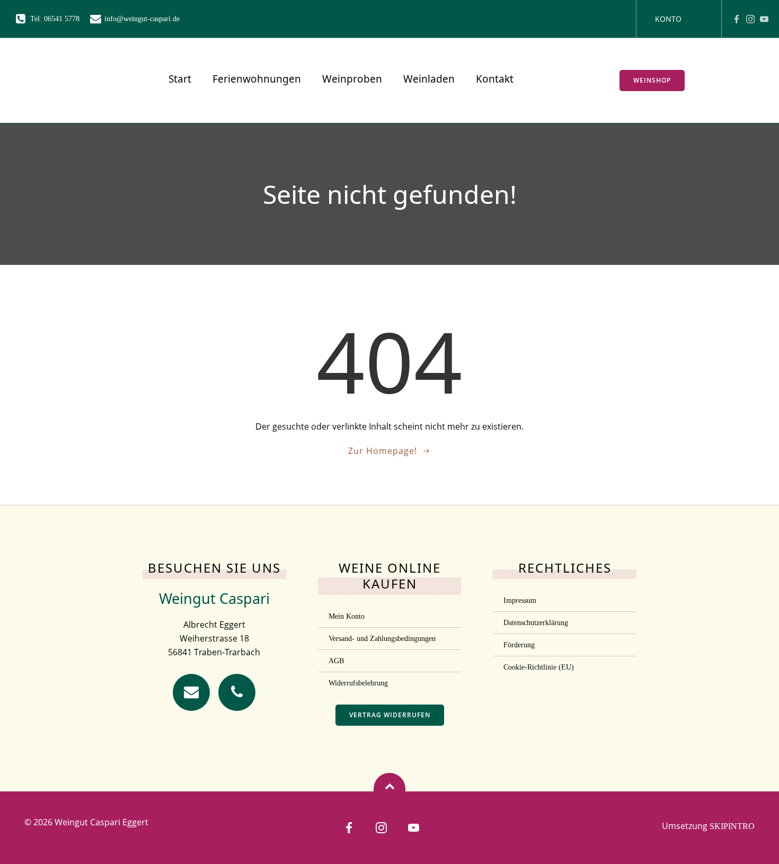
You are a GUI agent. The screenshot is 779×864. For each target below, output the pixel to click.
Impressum (519, 600)
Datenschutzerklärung (535, 623)
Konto (668, 19)
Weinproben (352, 79)
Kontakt (495, 79)
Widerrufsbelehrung (358, 683)
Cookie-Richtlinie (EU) (538, 667)
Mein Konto (347, 616)
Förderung (519, 645)
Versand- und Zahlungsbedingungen (382, 639)
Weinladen (429, 79)
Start (180, 79)
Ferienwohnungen (257, 79)
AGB (336, 661)
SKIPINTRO (732, 826)
